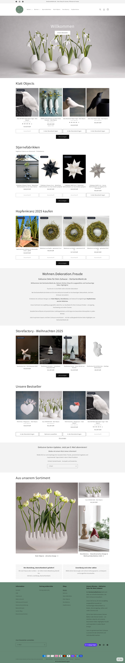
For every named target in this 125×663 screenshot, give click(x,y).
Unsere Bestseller (62, 33)
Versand (71, 659)
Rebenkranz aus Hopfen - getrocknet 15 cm (50, 248)
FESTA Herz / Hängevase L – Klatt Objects (27, 421)
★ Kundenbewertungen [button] (62, 661)
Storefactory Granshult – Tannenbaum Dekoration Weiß (50, 367)
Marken (65, 590)
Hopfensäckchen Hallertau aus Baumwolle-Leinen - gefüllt (27, 250)
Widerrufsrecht (20, 599)
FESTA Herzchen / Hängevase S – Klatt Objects (74, 422)
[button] (29, 9)
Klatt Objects (66, 599)
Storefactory (66, 602)
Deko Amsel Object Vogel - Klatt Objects (98, 118)
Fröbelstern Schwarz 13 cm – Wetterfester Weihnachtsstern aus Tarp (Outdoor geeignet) (50, 186)
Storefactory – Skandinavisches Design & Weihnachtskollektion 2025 (94, 555)
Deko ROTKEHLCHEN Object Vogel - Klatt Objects (27, 119)
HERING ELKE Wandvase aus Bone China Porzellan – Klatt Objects (51, 119)
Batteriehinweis (20, 608)
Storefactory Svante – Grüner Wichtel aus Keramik (74, 367)
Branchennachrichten (22, 614)
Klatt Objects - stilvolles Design (45, 556)
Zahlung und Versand (22, 602)
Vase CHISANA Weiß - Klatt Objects (50, 421)
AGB (17, 593)
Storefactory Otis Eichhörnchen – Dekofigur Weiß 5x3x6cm (98, 367)
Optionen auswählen (50, 434)
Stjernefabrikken (67, 596)
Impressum (19, 596)
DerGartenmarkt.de (23, 659)
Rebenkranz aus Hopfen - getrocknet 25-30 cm (74, 249)
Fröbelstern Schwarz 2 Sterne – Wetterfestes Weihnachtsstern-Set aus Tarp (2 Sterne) (27, 186)
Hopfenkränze (67, 605)
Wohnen (65, 593)
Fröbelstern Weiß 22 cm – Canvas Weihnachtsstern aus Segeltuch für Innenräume (98, 187)
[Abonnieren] (76, 466)
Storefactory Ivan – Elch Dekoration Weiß (27, 366)
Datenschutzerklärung (22, 605)
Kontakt (18, 590)
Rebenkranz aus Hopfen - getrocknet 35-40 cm (97, 249)
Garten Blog (19, 611)
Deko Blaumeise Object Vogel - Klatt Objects (74, 118)
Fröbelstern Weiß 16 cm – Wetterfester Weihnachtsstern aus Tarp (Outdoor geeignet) (74, 186)
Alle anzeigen (63, 137)
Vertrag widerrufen (44, 590)
